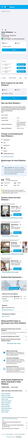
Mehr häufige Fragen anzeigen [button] (14, 343)
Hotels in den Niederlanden (7, 397)
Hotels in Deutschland (6, 401)
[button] (2, 7)
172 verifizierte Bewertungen (17, 39)
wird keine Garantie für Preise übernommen (9, 418)
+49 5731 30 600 (5, 37)
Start (3, 434)
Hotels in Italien (4, 412)
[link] (12, 218)
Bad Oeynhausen (10, 436)
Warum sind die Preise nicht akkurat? (10, 428)
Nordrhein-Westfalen (18, 434)
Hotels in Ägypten (5, 404)
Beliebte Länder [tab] (5, 387)
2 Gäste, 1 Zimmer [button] (7, 46)
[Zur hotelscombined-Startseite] (9, 7)
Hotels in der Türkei (5, 395)
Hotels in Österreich (5, 393)
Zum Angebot (17, 214)
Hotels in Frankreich (5, 402)
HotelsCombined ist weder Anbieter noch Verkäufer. (11, 422)
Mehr (2, 112)
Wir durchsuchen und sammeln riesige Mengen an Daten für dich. (13, 425)
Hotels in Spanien (5, 410)
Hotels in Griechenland (6, 408)
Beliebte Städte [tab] (14, 387)
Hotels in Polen (4, 399)
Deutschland (7, 434)
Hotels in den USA (5, 406)
